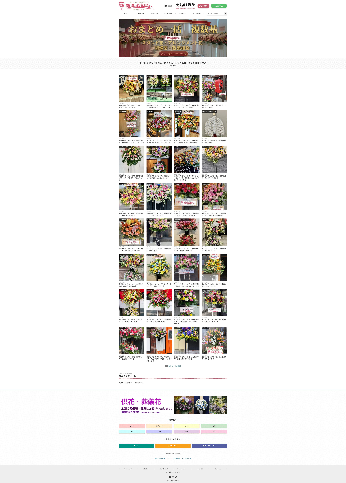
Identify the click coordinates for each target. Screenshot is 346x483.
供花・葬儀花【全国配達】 (173, 472)
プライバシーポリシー (182, 469)
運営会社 (146, 469)
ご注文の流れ (140, 14)
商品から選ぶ (154, 14)
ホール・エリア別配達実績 (173, 458)
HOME (126, 14)
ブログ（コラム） (128, 469)
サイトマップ (218, 469)
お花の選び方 (168, 14)
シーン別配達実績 (186, 458)
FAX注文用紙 (200, 469)
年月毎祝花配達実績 (160, 458)
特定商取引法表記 (164, 469)
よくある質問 (196, 14)
